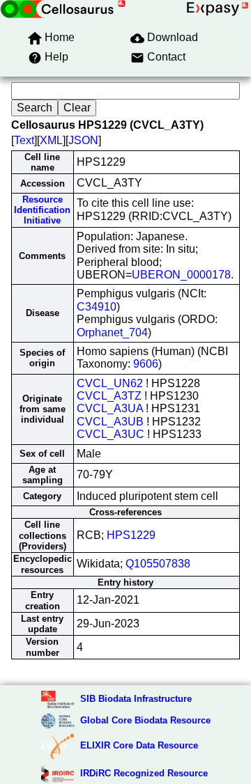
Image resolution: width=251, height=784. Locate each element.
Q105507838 (158, 564)
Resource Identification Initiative (42, 210)
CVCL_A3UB (110, 422)
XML (51, 140)
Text (24, 140)
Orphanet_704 (112, 332)
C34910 (96, 307)
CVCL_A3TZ (109, 396)
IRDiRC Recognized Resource (144, 773)
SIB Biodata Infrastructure (136, 698)
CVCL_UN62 (110, 383)
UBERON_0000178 (181, 275)
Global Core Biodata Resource (145, 720)
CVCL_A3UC (110, 434)
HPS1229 (131, 535)
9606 (145, 364)
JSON (83, 140)
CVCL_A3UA (110, 408)
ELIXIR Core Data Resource (139, 745)
